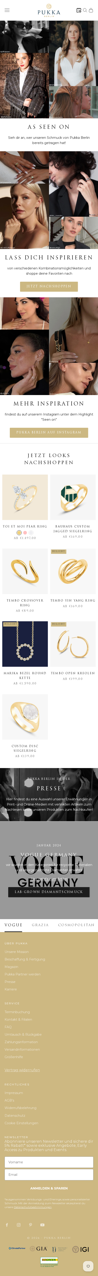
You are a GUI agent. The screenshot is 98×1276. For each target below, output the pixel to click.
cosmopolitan (76, 925)
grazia (40, 925)
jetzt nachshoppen (49, 286)
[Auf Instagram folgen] (18, 1225)
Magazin (11, 967)
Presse (10, 982)
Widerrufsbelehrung (20, 1108)
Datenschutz (15, 1116)
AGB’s (9, 1100)
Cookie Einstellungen (21, 1123)
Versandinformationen (22, 1049)
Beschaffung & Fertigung (25, 959)
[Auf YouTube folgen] (42, 1225)
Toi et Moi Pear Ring (25, 526)
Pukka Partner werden (23, 974)
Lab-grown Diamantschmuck (49, 892)
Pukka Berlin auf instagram (49, 432)
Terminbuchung (17, 1012)
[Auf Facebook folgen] (7, 1225)
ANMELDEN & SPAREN (49, 1188)
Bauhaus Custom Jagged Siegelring (73, 529)
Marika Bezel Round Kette (25, 675)
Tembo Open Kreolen (73, 673)
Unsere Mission (17, 952)
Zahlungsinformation (21, 1042)
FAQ (8, 1027)
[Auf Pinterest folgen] (30, 1225)
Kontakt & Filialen (18, 1019)
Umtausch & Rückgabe (23, 1034)
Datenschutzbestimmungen (33, 1207)
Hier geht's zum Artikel (49, 879)
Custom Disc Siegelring (25, 748)
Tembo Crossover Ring (25, 603)
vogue (14, 925)
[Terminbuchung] (79, 10)
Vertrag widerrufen (22, 1070)
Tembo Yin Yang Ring (72, 600)
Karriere (11, 989)
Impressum (14, 1093)
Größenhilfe (14, 1057)
